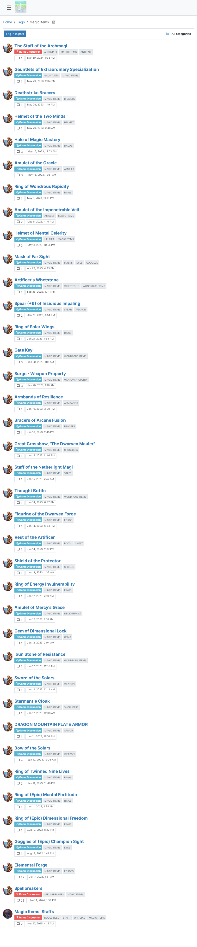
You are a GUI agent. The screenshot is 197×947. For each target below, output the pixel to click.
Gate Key (23, 350)
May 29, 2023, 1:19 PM (41, 104)
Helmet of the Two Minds (40, 116)
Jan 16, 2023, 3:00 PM (41, 408)
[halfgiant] (7, 48)
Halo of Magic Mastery (37, 139)
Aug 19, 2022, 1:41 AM (40, 853)
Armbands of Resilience (38, 396)
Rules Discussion (30, 51)
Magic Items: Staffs (34, 911)
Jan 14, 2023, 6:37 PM (40, 502)
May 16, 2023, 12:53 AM (42, 151)
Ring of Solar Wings (34, 326)
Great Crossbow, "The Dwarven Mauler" (54, 443)
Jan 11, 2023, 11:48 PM (41, 783)
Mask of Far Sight (32, 256)
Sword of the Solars (34, 677)
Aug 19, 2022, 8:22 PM (40, 829)
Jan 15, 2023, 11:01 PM (41, 455)
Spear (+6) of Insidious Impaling (47, 303)
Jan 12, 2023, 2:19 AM (40, 596)
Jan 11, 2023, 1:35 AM (40, 806)
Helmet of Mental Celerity (40, 232)
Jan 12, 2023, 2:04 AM (40, 642)
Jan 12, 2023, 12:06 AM (42, 759)
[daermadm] (7, 914)
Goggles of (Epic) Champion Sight (49, 841)
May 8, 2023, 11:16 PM (40, 198)
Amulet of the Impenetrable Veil (46, 209)
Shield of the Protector (37, 560)
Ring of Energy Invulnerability (44, 584)
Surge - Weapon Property (40, 373)
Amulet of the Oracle (35, 162)
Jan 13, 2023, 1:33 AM (40, 572)
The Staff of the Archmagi (40, 45)
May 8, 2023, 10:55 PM (41, 245)
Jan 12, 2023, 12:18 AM (41, 666)
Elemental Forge (30, 864)
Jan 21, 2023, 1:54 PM (40, 338)
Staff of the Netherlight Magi (43, 467)
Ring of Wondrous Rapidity (41, 186)
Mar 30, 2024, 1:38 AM (41, 57)
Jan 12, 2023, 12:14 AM (41, 689)
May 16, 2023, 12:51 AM (42, 174)
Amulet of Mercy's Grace (39, 607)
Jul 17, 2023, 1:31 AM (41, 876)
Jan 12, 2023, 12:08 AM (41, 713)
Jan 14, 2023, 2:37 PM (40, 549)
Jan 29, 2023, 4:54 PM (41, 315)
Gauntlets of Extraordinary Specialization (56, 69)
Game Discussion (30, 75)
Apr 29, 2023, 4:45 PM (40, 268)
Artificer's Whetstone (36, 279)
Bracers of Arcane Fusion (40, 420)
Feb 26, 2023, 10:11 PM (41, 291)
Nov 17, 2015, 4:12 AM (40, 923)
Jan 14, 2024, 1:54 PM (42, 900)
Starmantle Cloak (32, 701)
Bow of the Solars (32, 747)
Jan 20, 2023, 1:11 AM (41, 362)
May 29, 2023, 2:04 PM (41, 81)
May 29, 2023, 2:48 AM (41, 128)
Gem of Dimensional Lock (40, 630)
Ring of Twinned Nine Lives (42, 771)
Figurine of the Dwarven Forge (45, 513)
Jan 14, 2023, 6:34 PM (41, 525)
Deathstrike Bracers (34, 92)
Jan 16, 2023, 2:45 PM (40, 432)
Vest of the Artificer (34, 537)
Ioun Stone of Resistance (39, 654)
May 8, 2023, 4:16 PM (40, 221)
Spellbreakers (28, 888)
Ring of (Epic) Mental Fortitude (45, 794)
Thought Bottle (30, 490)
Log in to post (15, 34)
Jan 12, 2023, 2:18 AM (40, 619)
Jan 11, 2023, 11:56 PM (41, 736)
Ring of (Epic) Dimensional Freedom (51, 818)
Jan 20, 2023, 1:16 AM (41, 385)
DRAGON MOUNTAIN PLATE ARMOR (51, 724)
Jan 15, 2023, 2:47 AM (40, 479)
